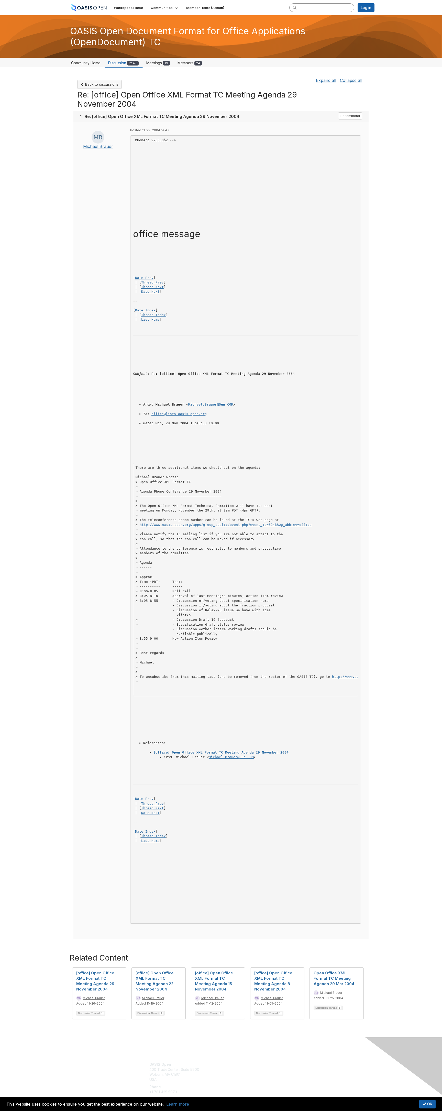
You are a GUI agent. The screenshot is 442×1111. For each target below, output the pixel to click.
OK (429, 1104)
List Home (150, 319)
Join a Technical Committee (246, 1079)
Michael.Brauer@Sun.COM (210, 404)
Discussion (122, 63)
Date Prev (144, 278)
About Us (304, 1064)
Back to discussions (101, 84)
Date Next (150, 291)
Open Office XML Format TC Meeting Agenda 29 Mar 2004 (334, 978)
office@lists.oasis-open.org (179, 414)
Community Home (86, 63)
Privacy (303, 1069)
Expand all (326, 80)
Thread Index (153, 315)
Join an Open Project (241, 1072)
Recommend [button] (350, 116)
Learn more (177, 1104)
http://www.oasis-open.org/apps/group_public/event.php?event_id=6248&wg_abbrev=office (226, 525)
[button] (164, 8)
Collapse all (351, 80)
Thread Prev (152, 282)
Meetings (157, 63)
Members (189, 63)
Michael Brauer (98, 146)
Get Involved (234, 1064)
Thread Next (152, 287)
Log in (366, 7)
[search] (294, 7)
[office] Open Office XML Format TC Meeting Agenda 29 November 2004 (221, 752)
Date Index (145, 310)
